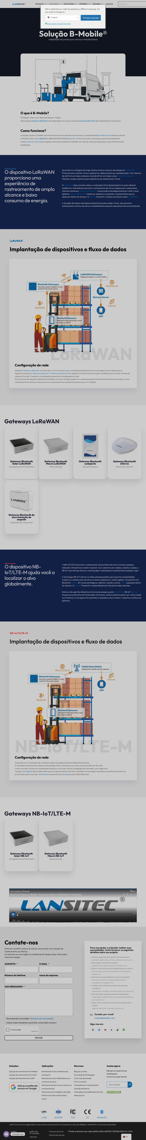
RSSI (64, 765)
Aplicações (47, 1065)
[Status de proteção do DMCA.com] (114, 1092)
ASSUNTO (10, 963)
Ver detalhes (16, 467)
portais (73, 138)
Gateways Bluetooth (87, 121)
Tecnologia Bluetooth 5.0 (122, 440)
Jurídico (13, 1131)
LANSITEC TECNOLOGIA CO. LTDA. (118, 1131)
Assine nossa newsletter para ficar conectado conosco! (32, 1022)
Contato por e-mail (104, 1014)
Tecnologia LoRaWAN (120, 455)
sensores (21, 830)
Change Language (91, 18)
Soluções (13, 1065)
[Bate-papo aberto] (6, 1134)
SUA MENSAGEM (14, 986)
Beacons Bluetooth (40, 121)
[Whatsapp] (123, 1029)
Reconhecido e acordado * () (30, 1018)
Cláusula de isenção (56, 1135)
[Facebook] (93, 1029)
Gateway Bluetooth (17, 439)
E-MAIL (43, 963)
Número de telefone (15, 975)
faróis (80, 138)
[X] (111, 1029)
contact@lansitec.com (105, 1018)
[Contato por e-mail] (91, 1014)
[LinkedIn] (105, 1029)
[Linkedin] (99, 1029)
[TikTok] (117, 1029)
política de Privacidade (42, 1018)
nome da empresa (48, 975)
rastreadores (27, 771)
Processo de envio (56, 1131)
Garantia (33, 1137)
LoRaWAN (43, 138)
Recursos (78, 1065)
